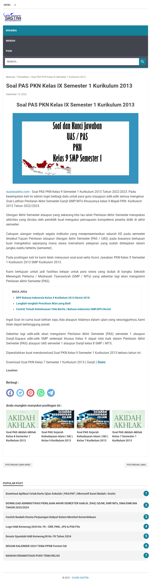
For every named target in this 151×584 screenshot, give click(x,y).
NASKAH (10, 40)
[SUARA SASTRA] (12, 17)
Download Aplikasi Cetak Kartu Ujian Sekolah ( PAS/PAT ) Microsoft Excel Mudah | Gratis (60, 493)
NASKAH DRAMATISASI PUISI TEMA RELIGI (33, 555)
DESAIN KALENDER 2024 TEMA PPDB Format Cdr (36, 546)
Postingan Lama (136, 464)
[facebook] (10, 393)
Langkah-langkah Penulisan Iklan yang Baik (43, 303)
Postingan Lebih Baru (17, 464)
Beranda (11, 30)
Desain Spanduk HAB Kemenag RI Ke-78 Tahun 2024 (38, 536)
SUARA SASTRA (80, 577)
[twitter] (20, 393)
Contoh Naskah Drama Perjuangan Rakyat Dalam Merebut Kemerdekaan (51, 517)
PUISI (9, 51)
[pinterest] (30, 393)
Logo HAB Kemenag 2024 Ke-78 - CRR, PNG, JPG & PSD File (43, 526)
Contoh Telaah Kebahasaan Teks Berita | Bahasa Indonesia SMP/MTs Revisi (63, 309)
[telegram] (51, 393)
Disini (102, 362)
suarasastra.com (17, 192)
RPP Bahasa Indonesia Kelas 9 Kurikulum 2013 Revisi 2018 (53, 297)
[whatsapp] (41, 393)
